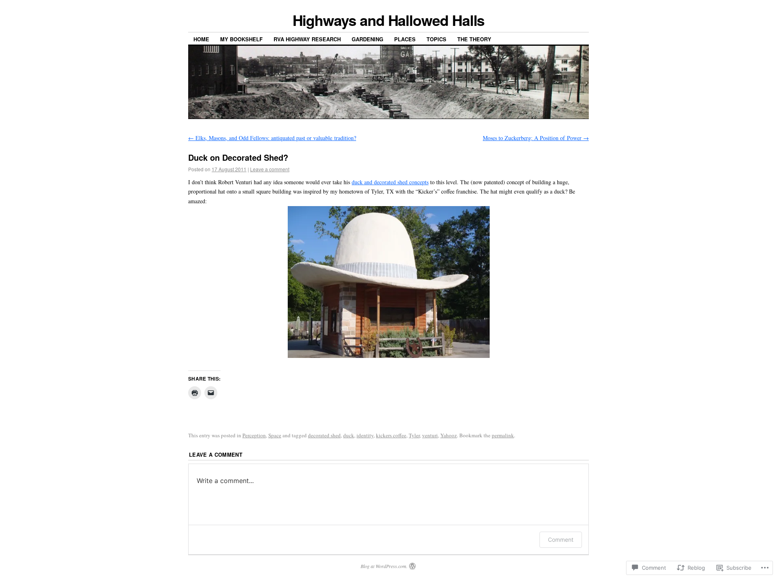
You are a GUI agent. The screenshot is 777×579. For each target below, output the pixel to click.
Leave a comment (269, 169)
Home (201, 39)
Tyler (414, 435)
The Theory (474, 39)
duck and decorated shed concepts (390, 182)
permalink (503, 435)
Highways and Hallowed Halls (389, 19)
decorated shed (324, 435)
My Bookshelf (241, 39)
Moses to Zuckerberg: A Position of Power (536, 138)
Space (274, 435)
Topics (436, 39)
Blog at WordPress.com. (384, 566)
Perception (254, 435)
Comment (560, 539)
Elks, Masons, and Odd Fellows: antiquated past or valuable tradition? (272, 138)
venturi (430, 435)
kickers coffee (391, 435)
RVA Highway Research (307, 39)
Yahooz (448, 435)
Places (405, 39)
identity (365, 435)
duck (348, 435)
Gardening (367, 39)
